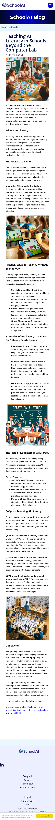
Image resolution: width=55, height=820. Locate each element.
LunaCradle (30, 811)
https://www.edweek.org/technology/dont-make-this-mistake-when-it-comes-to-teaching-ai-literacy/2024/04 (27, 710)
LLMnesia (42, 811)
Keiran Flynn (32, 808)
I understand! (44, 816)
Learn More (26, 817)
